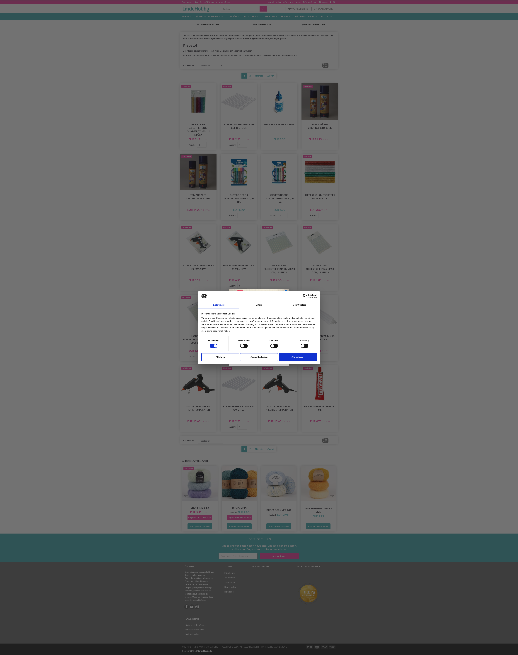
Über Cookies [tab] (299, 305)
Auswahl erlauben (259, 357)
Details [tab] (259, 305)
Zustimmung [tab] (219, 305)
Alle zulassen (298, 357)
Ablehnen (220, 357)
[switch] (244, 346)
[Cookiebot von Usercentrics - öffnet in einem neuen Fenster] (305, 296)
